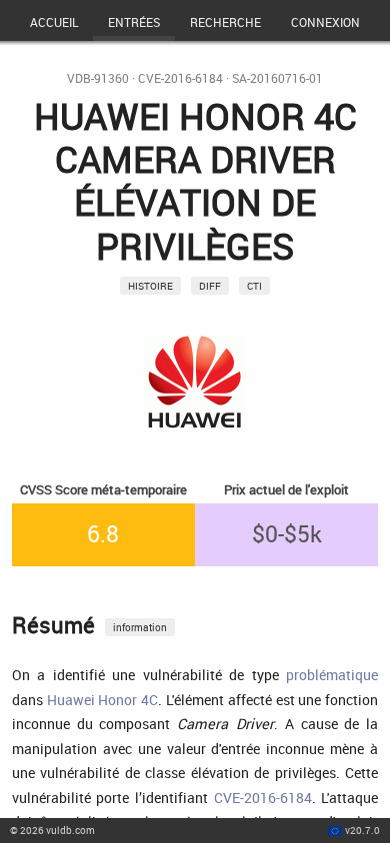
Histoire (150, 286)
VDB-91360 (98, 78)
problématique (332, 674)
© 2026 (52, 830)
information (140, 627)
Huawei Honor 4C (103, 699)
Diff (210, 286)
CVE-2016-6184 (180, 78)
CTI (254, 286)
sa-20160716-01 (277, 78)
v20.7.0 (362, 830)
